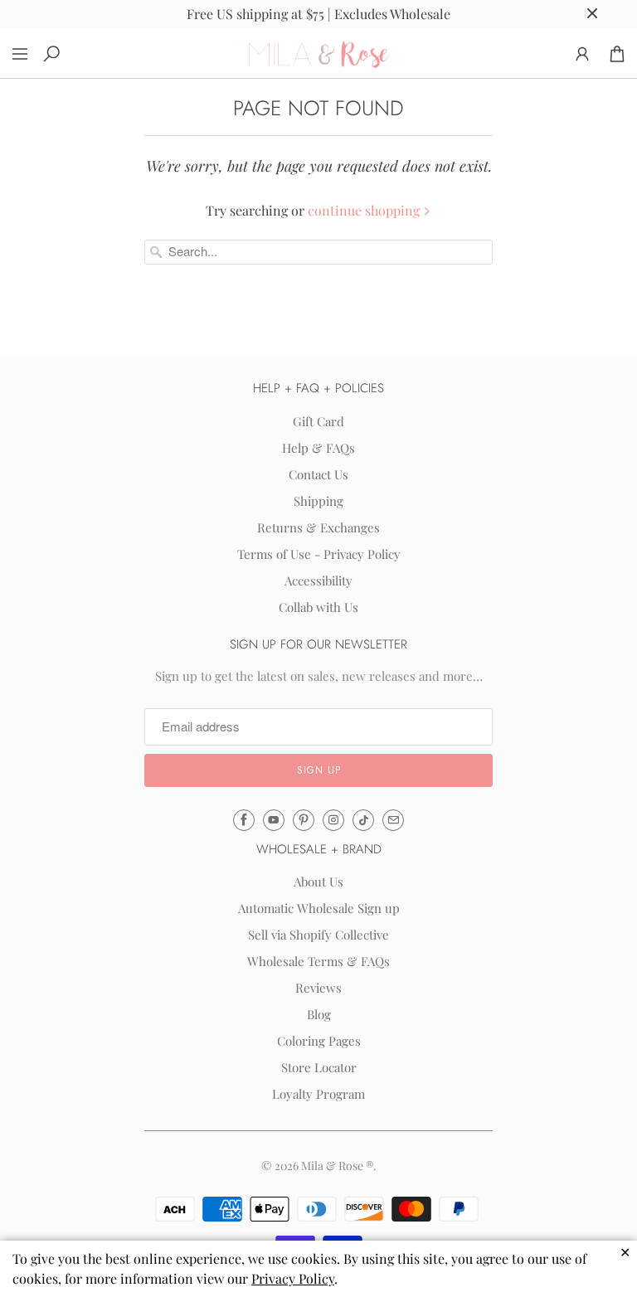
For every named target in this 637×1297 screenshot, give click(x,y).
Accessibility (318, 580)
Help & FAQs (318, 448)
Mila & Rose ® (337, 1165)
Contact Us (318, 474)
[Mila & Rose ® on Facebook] (244, 820)
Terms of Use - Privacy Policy (319, 554)
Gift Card (318, 421)
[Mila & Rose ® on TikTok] (363, 820)
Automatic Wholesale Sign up (319, 908)
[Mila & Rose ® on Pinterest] (303, 820)
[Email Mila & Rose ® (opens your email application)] (393, 820)
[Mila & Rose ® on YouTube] (273, 820)
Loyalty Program (318, 1094)
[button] (318, 770)
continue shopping (365, 210)
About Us (318, 881)
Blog (319, 1014)
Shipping (318, 501)
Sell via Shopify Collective (318, 934)
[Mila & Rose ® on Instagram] (333, 820)
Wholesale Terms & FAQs (318, 961)
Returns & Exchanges (318, 527)
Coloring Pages (319, 1040)
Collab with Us (318, 607)
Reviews (318, 987)
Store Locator (319, 1067)
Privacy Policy (292, 1278)
